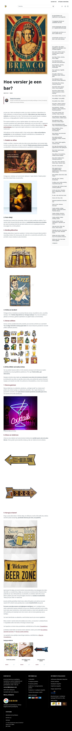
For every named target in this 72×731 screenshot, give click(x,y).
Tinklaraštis (31, 679)
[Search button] (53, 6)
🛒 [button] (13, 664)
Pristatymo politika (33, 681)
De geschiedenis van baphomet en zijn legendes (58, 16)
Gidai (11, 93)
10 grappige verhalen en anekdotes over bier (58, 22)
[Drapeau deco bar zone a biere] (20, 570)
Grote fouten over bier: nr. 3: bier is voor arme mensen (59, 38)
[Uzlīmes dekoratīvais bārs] (20, 347)
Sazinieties (53, 1)
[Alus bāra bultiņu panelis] (41, 649)
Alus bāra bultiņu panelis (41, 660)
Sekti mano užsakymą (9, 689)
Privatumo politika (33, 683)
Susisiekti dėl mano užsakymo (11, 692)
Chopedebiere (43, 626)
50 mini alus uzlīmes (10, 659)
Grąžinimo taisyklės (56, 686)
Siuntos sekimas (55, 681)
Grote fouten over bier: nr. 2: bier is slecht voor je (59, 33)
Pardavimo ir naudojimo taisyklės (36, 690)
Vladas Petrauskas (15, 98)
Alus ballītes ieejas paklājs (26, 660)
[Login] (62, 6)
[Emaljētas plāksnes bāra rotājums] (20, 256)
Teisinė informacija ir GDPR (35, 692)
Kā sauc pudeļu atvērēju (22, 631)
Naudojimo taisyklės (56, 683)
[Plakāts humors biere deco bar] (20, 161)
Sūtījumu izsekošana (63, 1)
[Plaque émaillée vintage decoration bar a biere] (20, 290)
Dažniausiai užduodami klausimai (59, 679)
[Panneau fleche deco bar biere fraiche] (20, 492)
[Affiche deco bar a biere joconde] (20, 197)
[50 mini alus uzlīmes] (11, 649)
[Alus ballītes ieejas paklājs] (26, 649)
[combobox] (35, 6)
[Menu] (67, 6)
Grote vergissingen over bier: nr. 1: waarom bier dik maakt (59, 27)
